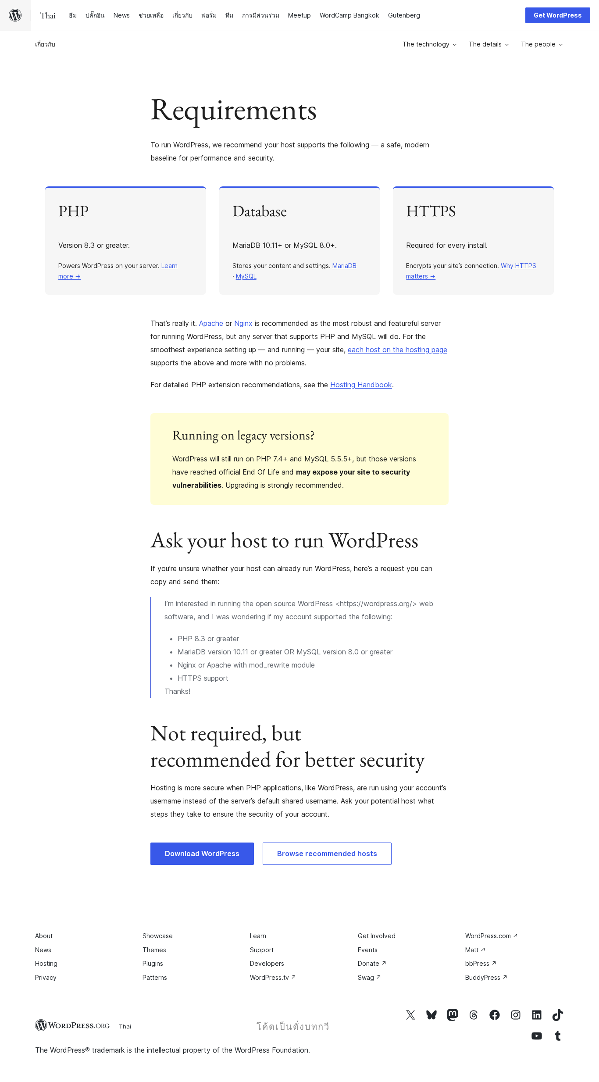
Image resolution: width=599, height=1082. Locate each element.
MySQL (246, 276)
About (44, 935)
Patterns (155, 977)
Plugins (153, 963)
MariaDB (344, 265)
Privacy (46, 977)
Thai (125, 1026)
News (43, 949)
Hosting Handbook (361, 384)
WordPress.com (491, 935)
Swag (370, 977)
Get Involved (377, 935)
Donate (372, 963)
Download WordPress (202, 853)
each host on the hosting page (397, 349)
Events (368, 949)
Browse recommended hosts (327, 853)
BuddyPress (486, 977)
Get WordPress (558, 15)
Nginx (243, 323)
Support (262, 949)
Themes (154, 949)
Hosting (46, 963)
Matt (475, 949)
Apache (211, 323)
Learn (258, 935)
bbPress (481, 963)
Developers (267, 963)
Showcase (158, 935)
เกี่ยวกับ (45, 44)
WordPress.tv (273, 977)
